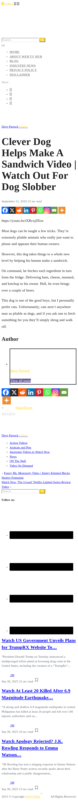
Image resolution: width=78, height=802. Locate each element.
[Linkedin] (26, 210)
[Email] (54, 210)
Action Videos (18, 442)
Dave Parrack (15, 126)
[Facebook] (5, 210)
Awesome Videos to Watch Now (30, 452)
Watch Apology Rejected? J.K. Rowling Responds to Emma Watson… (32, 748)
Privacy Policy (23, 70)
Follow (8, 3)
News (13, 456)
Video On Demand (21, 465)
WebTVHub (32, 796)
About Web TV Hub (26, 56)
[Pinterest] (33, 210)
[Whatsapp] (40, 210)
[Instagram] (47, 210)
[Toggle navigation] (3, 45)
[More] (62, 210)
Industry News (23, 65)
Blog (14, 61)
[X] (12, 210)
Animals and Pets (20, 447)
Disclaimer (20, 74)
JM (12, 675)
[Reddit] (19, 210)
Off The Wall (18, 461)
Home (15, 52)
